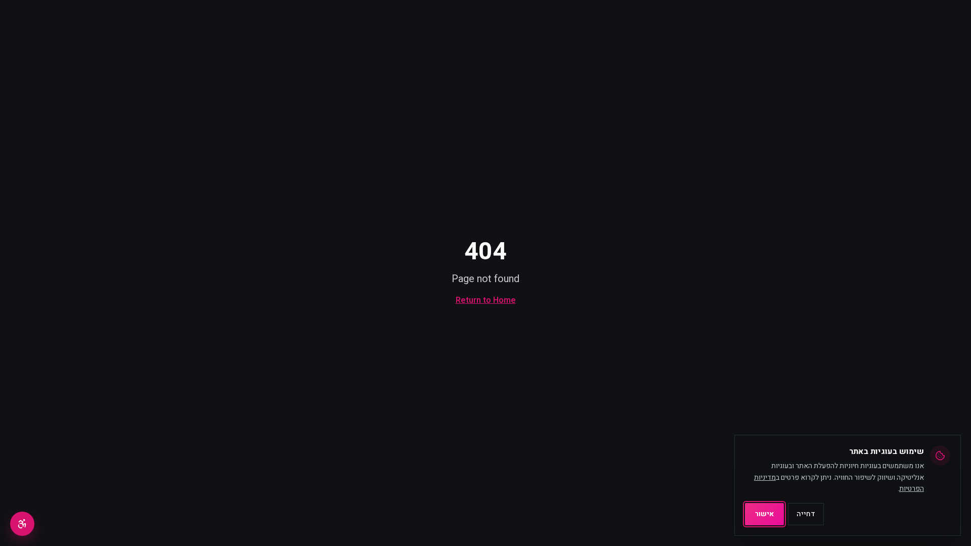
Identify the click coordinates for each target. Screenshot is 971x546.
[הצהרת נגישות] (22, 524)
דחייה (806, 514)
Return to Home (486, 300)
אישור (764, 514)
